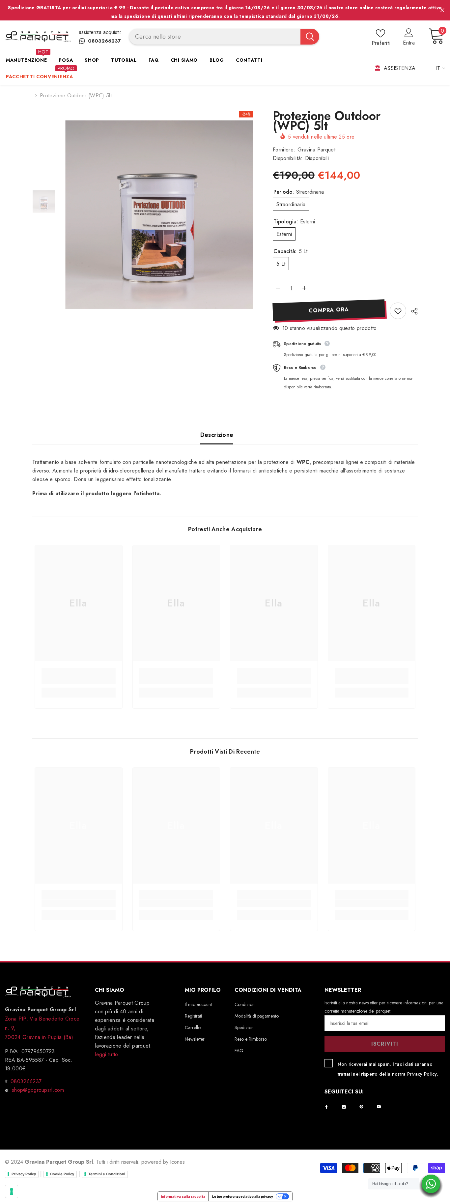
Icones (177, 1162)
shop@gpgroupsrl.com (37, 1090)
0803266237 (26, 1081)
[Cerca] (224, 37)
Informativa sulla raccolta (183, 1196)
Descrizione (217, 435)
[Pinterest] (361, 1106)
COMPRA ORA (329, 310)
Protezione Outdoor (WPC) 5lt (326, 121)
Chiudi (442, 10)
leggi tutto (106, 1054)
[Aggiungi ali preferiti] (398, 311)
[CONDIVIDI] (412, 311)
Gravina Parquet (316, 149)
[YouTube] (379, 1106)
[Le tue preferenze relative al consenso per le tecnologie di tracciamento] (11, 1191)
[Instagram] (344, 1106)
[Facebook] (326, 1106)
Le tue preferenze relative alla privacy (242, 1196)
